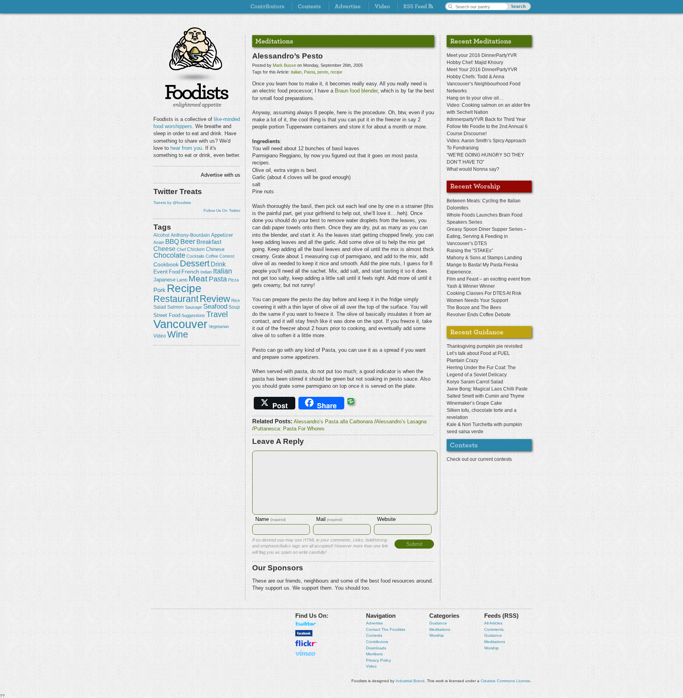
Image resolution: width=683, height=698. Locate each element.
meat (198, 278)
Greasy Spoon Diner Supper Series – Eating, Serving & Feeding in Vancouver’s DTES (486, 236)
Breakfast (208, 241)
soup (234, 307)
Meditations (439, 629)
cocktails (195, 256)
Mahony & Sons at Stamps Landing (484, 257)
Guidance (438, 623)
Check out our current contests (479, 459)
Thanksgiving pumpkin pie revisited (485, 346)
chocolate (169, 255)
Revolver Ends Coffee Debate (479, 314)
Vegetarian (219, 326)
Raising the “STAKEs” (470, 250)
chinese (215, 249)
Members (374, 654)
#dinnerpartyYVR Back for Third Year (486, 119)
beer (187, 241)
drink (218, 264)
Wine (177, 334)
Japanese (164, 280)
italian (222, 271)
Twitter (306, 623)
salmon (175, 307)
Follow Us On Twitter (222, 210)
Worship (436, 635)
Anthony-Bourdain (190, 235)
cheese (164, 248)
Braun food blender (356, 91)
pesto (322, 72)
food (174, 272)
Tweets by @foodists (172, 202)
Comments (494, 629)
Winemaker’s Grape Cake (474, 403)
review (215, 298)
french (190, 271)
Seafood (215, 306)
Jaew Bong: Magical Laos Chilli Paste (487, 389)
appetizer (222, 235)
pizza (233, 279)
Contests (374, 635)
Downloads (376, 648)
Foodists (196, 95)
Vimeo (306, 653)
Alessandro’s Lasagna (401, 421)
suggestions (193, 315)
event (160, 271)
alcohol (161, 235)
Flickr (306, 643)
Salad (159, 307)
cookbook (166, 264)
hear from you (186, 148)
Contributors (377, 642)
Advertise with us (220, 175)
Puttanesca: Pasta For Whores (289, 429)
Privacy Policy (378, 660)
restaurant (175, 299)
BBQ (172, 241)
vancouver (180, 323)
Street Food (166, 315)
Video (371, 666)
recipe (184, 288)
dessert (194, 263)
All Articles (493, 623)
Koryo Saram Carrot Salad (475, 382)
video (159, 336)
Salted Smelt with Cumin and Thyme (486, 396)
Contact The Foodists (385, 629)
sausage (193, 307)
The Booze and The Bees (474, 307)
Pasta (218, 279)
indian (206, 272)
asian (158, 242)
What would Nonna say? (473, 169)
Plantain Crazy (462, 360)
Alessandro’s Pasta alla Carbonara (333, 421)
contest (226, 256)
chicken (196, 249)
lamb (182, 279)
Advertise (374, 623)
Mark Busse (284, 65)
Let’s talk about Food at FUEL (478, 353)
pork (159, 290)
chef (181, 249)
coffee (212, 256)
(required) (270, 520)
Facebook (304, 633)
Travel (217, 314)
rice (235, 300)
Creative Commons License (505, 681)
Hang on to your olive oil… (475, 98)
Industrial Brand (410, 681)
